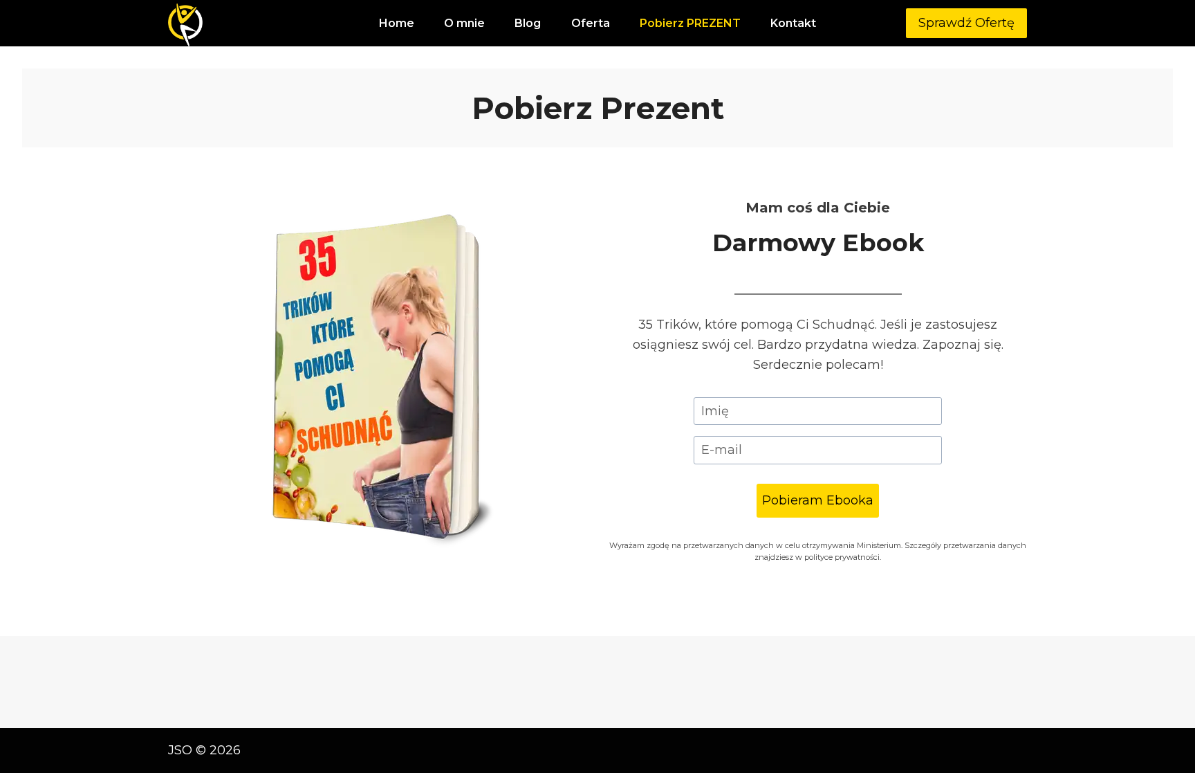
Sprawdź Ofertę (966, 22)
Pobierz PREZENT (690, 23)
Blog (528, 23)
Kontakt (793, 23)
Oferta (590, 23)
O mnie (464, 23)
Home (396, 23)
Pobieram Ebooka (817, 500)
